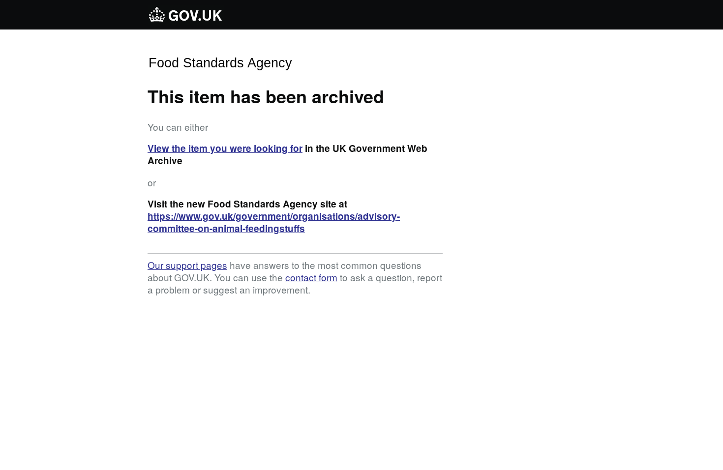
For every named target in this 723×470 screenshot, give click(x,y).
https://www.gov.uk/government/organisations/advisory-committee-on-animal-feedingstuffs (274, 222)
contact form (311, 277)
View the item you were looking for (225, 148)
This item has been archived (266, 96)
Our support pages (187, 264)
